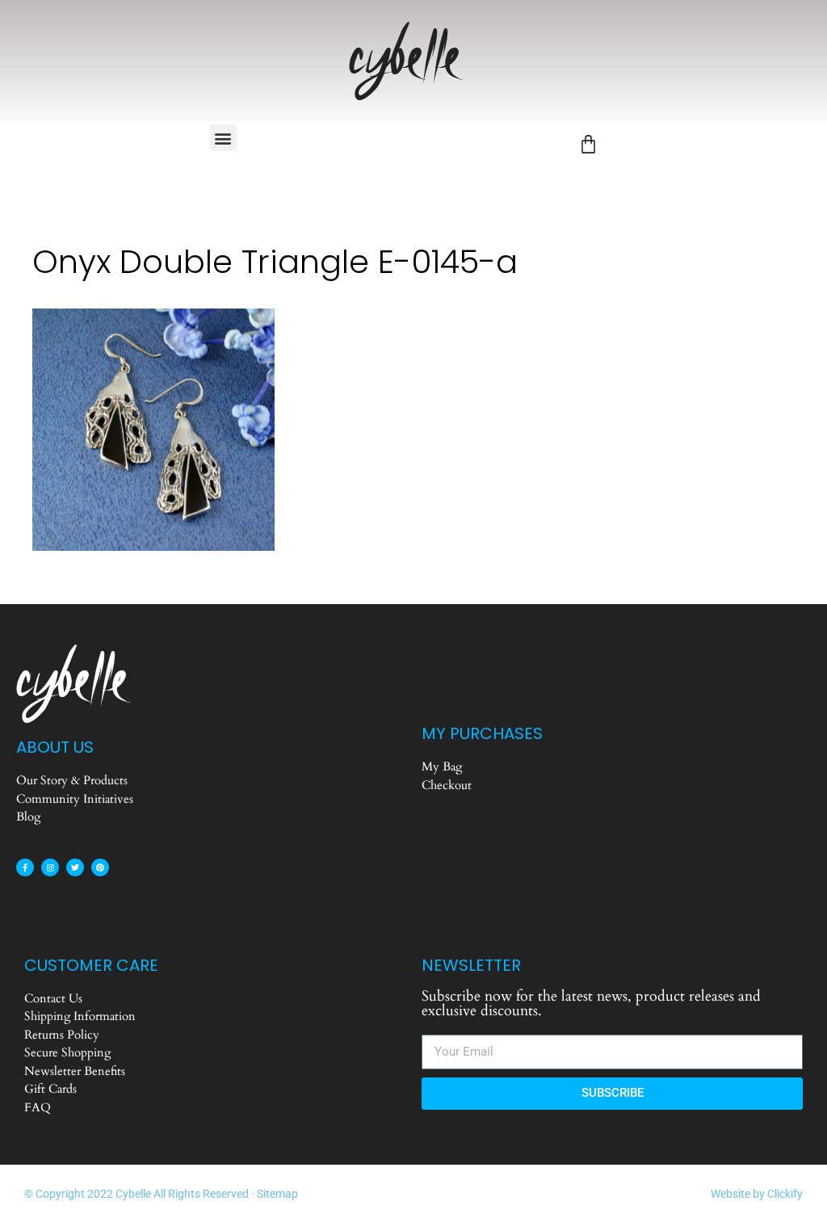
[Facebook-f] (25, 867)
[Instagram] (50, 867)
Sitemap (277, 1193)
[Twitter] (75, 867)
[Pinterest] (100, 867)
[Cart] (588, 144)
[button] (223, 137)
